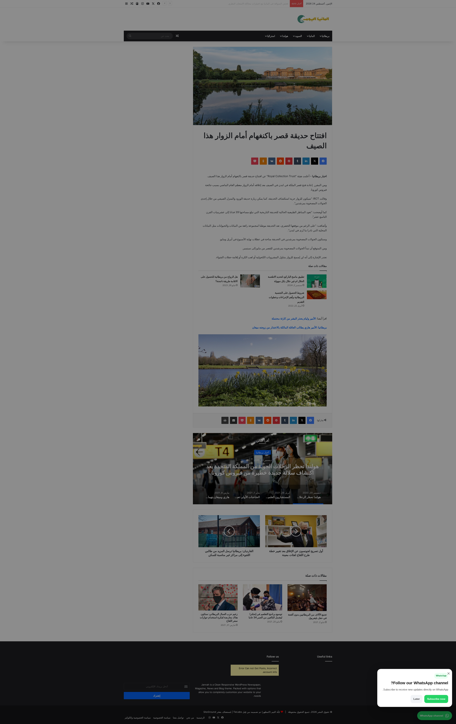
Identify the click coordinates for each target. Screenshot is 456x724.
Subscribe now (436, 698)
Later (416, 698)
